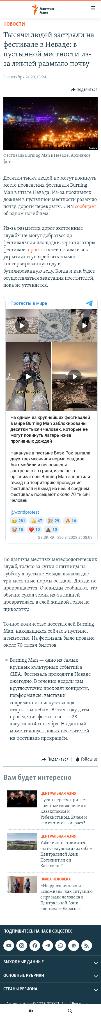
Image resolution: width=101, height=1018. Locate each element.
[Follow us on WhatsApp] (60, 945)
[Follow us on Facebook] (34, 945)
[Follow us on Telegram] (47, 945)
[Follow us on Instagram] (21, 945)
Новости (14, 24)
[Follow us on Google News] (73, 945)
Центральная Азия (58, 794)
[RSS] (86, 945)
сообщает (85, 206)
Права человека (55, 879)
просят (36, 250)
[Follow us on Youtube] (8, 945)
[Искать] (70, 1011)
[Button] (84, 89)
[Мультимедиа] (30, 1011)
